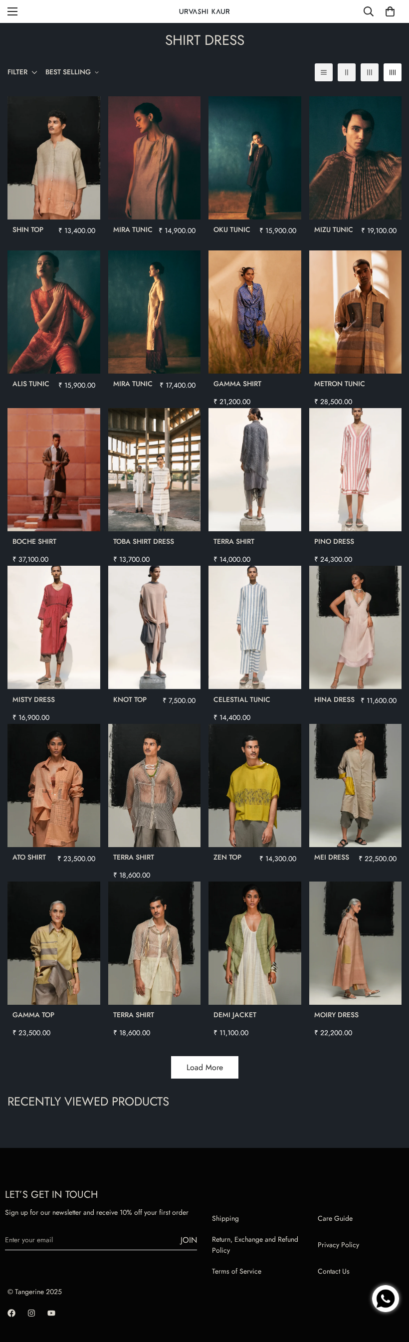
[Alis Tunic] (53, 312)
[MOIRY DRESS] (355, 943)
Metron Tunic (339, 384)
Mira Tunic (133, 229)
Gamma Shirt (237, 384)
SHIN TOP (27, 229)
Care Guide (335, 1218)
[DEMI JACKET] (254, 943)
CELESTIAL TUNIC (241, 699)
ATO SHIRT (29, 857)
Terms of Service (236, 1271)
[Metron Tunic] (355, 312)
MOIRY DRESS (336, 1015)
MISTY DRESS (33, 699)
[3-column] (370, 72)
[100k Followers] (31, 1313)
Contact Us (334, 1271)
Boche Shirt (34, 541)
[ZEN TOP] (254, 785)
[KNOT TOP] (154, 627)
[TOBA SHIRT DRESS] (154, 469)
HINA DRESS (334, 699)
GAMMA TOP (33, 1015)
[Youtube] (51, 1313)
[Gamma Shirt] (254, 312)
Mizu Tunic (333, 229)
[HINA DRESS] (355, 627)
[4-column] (393, 72)
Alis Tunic (30, 384)
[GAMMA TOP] (53, 943)
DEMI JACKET (234, 1015)
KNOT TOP (130, 699)
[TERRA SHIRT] (254, 469)
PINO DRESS (334, 541)
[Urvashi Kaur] (204, 11)
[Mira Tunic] (154, 158)
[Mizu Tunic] (355, 158)
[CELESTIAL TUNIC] (254, 627)
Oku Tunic (231, 229)
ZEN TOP (227, 857)
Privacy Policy (338, 1245)
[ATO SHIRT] (53, 785)
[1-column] (324, 72)
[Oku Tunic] (254, 158)
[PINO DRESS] (355, 469)
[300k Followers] (11, 1313)
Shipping (225, 1218)
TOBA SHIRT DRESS (143, 541)
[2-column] (347, 72)
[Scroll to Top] (389, 1265)
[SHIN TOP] (53, 158)
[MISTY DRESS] (53, 627)
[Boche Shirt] (53, 469)
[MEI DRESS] (355, 785)
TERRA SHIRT (233, 541)
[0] (390, 11)
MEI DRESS (331, 857)
